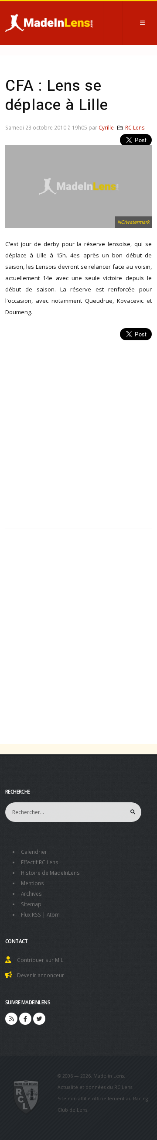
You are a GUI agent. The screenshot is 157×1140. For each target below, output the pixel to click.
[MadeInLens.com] (26, 1096)
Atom (53, 914)
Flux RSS (31, 914)
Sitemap (31, 903)
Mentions (32, 883)
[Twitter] (39, 1019)
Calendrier (34, 851)
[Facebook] (25, 1019)
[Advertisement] (78, 429)
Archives (31, 893)
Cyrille (106, 127)
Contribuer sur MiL (40, 959)
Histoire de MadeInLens (50, 872)
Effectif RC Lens (39, 862)
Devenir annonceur (40, 975)
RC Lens (135, 127)
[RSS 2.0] (11, 1019)
